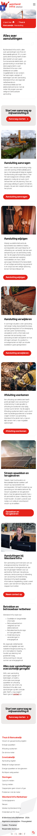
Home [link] (14, 21)
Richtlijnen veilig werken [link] (10, 772)
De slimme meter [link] (8, 752)
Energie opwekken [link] (8, 745)
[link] (2, 8)
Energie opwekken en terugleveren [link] (14, 768)
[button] (34, 5)
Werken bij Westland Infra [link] (11, 808)
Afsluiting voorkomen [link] (9, 749)
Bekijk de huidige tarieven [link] (11, 765)
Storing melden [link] (7, 784)
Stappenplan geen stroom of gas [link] (14, 788)
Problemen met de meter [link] (11, 792)
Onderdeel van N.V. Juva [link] (10, 812)
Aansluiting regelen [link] (9, 761)
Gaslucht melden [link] (8, 780)
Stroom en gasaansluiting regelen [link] (14, 741)
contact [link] (16, 694)
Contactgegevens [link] (8, 800)
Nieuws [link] (5, 804)
